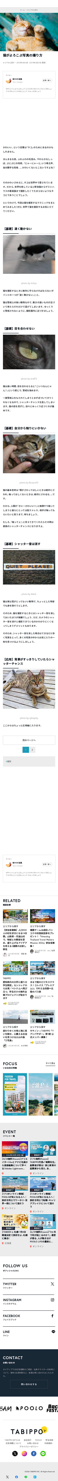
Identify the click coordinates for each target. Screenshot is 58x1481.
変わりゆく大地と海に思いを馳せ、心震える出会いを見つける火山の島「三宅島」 (15, 1035)
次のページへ (29, 740)
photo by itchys (29, 283)
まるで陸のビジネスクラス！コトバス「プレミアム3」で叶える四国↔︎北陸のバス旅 (42, 987)
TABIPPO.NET (13, 1004)
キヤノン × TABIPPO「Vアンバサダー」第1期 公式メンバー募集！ (42, 1034)
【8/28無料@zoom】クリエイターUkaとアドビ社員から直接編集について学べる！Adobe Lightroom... (15, 1163)
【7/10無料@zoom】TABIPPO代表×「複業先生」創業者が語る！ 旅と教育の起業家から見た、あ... (43, 1163)
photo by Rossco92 (29, 482)
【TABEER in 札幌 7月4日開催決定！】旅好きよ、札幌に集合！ (15, 1235)
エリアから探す (10, 926)
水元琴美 (24, 1046)
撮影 (9, 761)
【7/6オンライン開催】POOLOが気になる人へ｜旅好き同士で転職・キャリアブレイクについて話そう (42, 1200)
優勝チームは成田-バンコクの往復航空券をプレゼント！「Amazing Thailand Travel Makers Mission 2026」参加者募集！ (42, 938)
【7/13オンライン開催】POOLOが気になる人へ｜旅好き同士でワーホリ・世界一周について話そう (14, 1198)
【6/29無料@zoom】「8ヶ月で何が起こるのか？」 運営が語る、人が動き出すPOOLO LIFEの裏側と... (43, 1236)
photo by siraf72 (29, 378)
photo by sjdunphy (29, 718)
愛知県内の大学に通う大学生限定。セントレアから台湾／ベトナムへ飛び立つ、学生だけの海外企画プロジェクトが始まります (15, 990)
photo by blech (29, 594)
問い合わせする (29, 1384)
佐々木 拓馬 (17, 79)
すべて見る (50, 1063)
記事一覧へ (47, 80)
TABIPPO (7, 978)
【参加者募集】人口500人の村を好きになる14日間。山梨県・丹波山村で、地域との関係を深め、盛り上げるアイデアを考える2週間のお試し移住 (15, 940)
